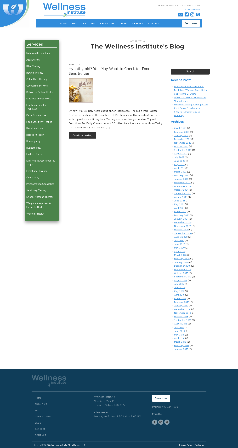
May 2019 (179, 291)
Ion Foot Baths (34, 154)
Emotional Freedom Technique (36, 107)
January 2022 (181, 179)
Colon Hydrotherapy (36, 79)
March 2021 (180, 211)
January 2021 (181, 218)
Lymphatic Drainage (36, 171)
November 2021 (182, 186)
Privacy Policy (185, 445)
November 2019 (182, 269)
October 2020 (181, 229)
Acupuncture (33, 59)
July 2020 (179, 240)
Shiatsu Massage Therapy (39, 196)
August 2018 (180, 323)
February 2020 (182, 258)
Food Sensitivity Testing (39, 121)
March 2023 (180, 128)
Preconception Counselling (40, 184)
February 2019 (181, 302)
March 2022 (180, 171)
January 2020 (181, 262)
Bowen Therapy (34, 72)
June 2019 (179, 287)
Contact (154, 23)
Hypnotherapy (33, 147)
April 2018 (179, 338)
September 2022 (183, 150)
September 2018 (182, 320)
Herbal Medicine (34, 128)
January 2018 (181, 349)
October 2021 (181, 189)
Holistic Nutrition (35, 134)
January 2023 (181, 135)
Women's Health (35, 213)
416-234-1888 (192, 9)
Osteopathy (32, 177)
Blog (124, 23)
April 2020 (179, 251)
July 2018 (179, 327)
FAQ (93, 23)
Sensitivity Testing (36, 190)
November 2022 (182, 142)
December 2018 (182, 309)
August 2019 (180, 280)
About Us (78, 23)
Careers (137, 23)
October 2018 (181, 316)
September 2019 (182, 276)
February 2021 (181, 215)
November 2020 (182, 226)
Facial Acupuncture (36, 115)
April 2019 (179, 294)
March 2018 (180, 341)
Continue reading (82, 135)
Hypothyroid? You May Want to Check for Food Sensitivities (109, 71)
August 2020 (181, 236)
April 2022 (179, 168)
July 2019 (179, 283)
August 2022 (180, 153)
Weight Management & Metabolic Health (38, 205)
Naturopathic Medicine (38, 53)
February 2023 (181, 131)
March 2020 (180, 255)
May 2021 (179, 204)
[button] (191, 23)
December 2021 (182, 182)
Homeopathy (33, 141)
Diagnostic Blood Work (38, 98)
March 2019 (180, 298)
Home (63, 23)
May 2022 (179, 164)
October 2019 (181, 273)
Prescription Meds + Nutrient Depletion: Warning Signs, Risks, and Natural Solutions (190, 90)
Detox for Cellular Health (39, 92)
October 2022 (181, 146)
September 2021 (182, 193)
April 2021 (179, 207)
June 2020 (179, 244)
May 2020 (179, 247)
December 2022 (182, 139)
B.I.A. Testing (33, 66)
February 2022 (181, 175)
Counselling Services (37, 85)
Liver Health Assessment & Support (40, 162)
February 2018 (181, 345)
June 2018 (179, 330)
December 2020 (182, 222)
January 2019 (181, 305)
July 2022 (179, 157)
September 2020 (183, 233)
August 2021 (180, 197)
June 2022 (179, 160)
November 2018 (182, 312)
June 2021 (179, 200)
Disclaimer (199, 445)
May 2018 (179, 334)
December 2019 (182, 265)
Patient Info (108, 23)
